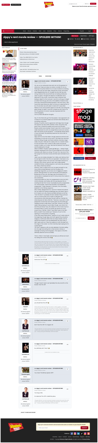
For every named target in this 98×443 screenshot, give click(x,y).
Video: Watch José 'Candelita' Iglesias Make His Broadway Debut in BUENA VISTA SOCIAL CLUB (29, 64)
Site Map (88, 437)
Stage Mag (66, 31)
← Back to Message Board (10, 42)
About (59, 437)
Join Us (69, 437)
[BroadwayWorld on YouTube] (88, 433)
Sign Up (84, 428)
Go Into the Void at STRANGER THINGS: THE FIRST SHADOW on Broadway (92, 94)
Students (49, 31)
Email (40, 76)
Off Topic (91, 36)
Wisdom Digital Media (66, 439)
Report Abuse (86, 38)
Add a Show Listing (16, 4)
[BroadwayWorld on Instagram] (75, 433)
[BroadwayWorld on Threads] (85, 433)
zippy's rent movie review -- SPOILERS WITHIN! (47, 81)
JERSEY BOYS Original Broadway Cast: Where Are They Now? (9, 91)
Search (78, 38)
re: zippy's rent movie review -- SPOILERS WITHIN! (48, 255)
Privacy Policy (86, 439)
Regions (82, 437)
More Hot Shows (79, 158)
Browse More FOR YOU (83, 204)
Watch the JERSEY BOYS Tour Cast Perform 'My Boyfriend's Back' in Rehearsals (92, 55)
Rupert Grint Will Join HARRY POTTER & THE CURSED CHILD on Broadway (9, 56)
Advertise (55, 437)
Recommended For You (79, 165)
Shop (55, 31)
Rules (93, 38)
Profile (25, 91)
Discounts (90, 158)
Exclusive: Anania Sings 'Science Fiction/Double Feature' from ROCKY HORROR (92, 69)
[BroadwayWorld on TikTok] (81, 433)
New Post (71, 38)
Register (82, 31)
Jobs (44, 31)
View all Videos (77, 103)
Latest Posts (83, 36)
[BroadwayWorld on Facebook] (71, 433)
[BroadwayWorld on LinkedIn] (78, 433)
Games (60, 31)
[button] (94, 31)
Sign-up (87, 3)
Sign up (91, 218)
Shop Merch (6, 4)
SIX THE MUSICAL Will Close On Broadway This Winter (8, 80)
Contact (65, 437)
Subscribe (48, 76)
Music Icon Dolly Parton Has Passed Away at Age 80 (9, 68)
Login (89, 31)
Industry (35, 31)
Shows (29, 31)
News (24, 31)
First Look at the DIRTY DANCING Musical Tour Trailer (92, 82)
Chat (40, 31)
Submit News (76, 437)
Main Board (75, 36)
